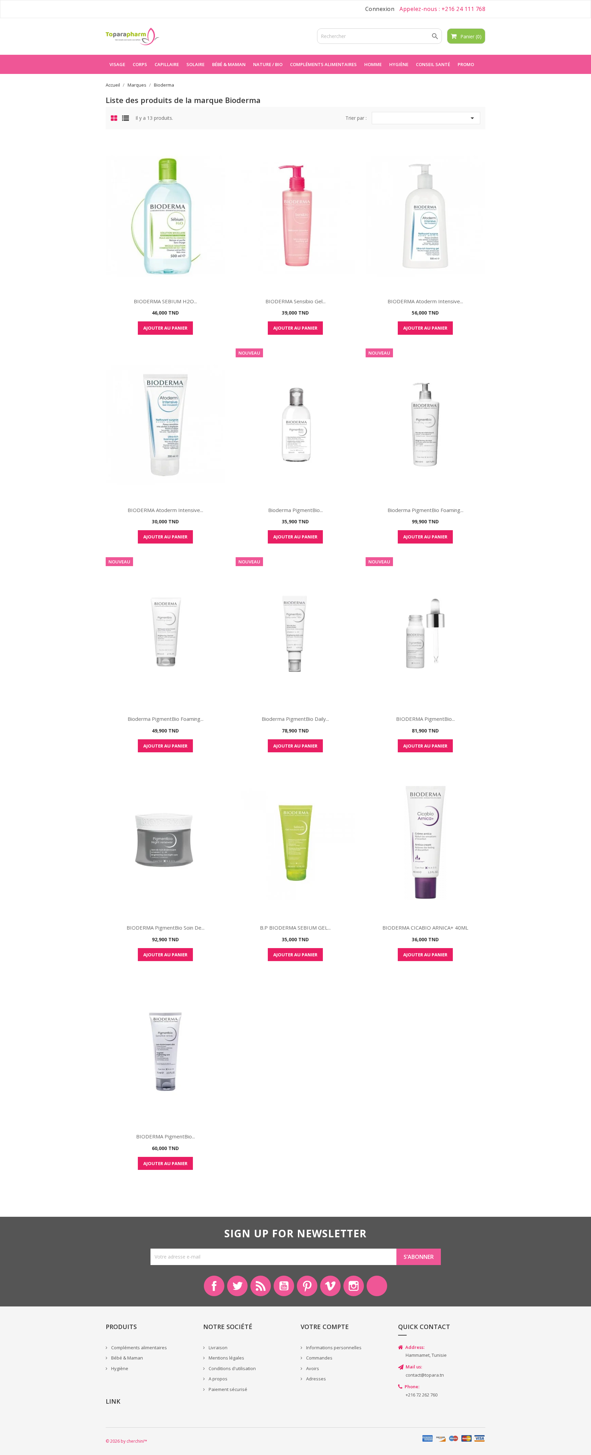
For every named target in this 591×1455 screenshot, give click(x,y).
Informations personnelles (333, 1347)
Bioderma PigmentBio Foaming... (425, 510)
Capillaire (167, 64)
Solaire (195, 64)
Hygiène (398, 64)
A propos (217, 1379)
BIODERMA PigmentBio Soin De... (166, 927)
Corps (140, 64)
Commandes (318, 1358)
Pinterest (307, 1286)
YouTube (284, 1286)
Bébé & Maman (126, 1358)
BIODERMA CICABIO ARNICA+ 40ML (425, 927)
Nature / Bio (268, 64)
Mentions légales (226, 1358)
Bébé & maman (229, 64)
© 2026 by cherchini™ (126, 1441)
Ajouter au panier (165, 328)
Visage (117, 64)
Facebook (214, 1286)
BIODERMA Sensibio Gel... (295, 301)
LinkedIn (377, 1286)
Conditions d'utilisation (232, 1368)
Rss (260, 1286)
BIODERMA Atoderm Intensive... (425, 301)
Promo (466, 64)
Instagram (353, 1286)
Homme (373, 64)
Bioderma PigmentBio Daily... (295, 718)
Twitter (237, 1286)
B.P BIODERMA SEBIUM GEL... (295, 927)
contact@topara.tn (425, 1375)
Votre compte (325, 1327)
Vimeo (330, 1286)
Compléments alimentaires (323, 64)
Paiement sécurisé (227, 1389)
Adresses (315, 1379)
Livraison (217, 1347)
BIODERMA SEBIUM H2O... (165, 301)
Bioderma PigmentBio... (295, 510)
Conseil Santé (433, 64)
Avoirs (312, 1368)
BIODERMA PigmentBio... (425, 718)
